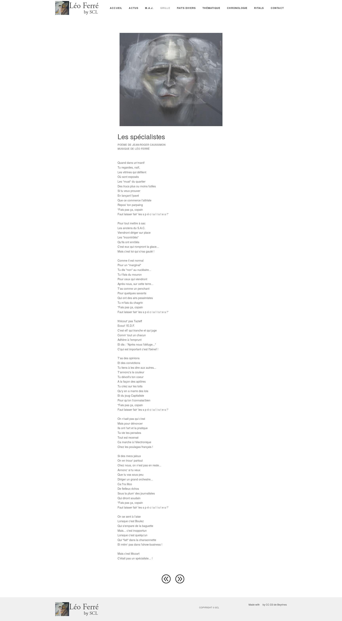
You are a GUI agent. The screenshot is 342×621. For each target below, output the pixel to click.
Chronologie (237, 8)
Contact (277, 8)
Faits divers (186, 8)
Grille (165, 8)
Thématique (211, 8)
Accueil (116, 8)
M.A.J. (149, 8)
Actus (133, 8)
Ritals (259, 8)
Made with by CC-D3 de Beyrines (268, 604)
